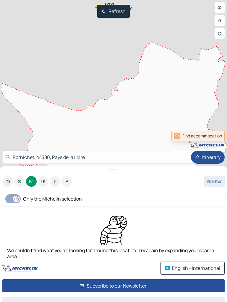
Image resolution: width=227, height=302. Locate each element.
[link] (198, 136)
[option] (7, 181)
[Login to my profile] (220, 7)
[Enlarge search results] (113, 169)
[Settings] (220, 20)
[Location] (220, 33)
